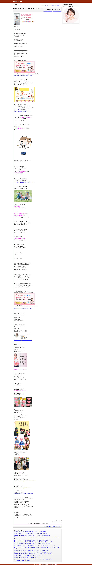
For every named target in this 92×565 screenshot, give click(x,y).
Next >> (25, 560)
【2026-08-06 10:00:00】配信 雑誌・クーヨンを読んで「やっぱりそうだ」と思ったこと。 (33, 559)
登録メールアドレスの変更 (57, 521)
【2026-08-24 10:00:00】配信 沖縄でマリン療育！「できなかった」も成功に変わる (32, 535)
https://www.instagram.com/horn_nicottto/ (23, 340)
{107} (28, 560)
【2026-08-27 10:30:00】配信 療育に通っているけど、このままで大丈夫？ (30, 531)
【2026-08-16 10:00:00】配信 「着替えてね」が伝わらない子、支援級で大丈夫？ (31, 550)
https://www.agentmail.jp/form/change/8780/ (23, 493)
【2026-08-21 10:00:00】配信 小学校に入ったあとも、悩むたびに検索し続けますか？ (32, 540)
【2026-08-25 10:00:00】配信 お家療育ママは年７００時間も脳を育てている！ (31, 533)
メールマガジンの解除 (58, 520)
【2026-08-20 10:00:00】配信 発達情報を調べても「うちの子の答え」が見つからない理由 (33, 541)
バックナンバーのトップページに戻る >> (51, 5)
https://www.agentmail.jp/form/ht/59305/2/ (23, 75)
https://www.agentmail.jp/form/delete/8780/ (23, 487)
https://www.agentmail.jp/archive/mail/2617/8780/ (24, 480)
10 (22, 560)
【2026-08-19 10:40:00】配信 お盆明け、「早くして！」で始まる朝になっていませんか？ (33, 543)
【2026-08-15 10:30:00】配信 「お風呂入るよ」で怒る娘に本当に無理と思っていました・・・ (34, 552)
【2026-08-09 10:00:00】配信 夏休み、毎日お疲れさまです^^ (27, 557)
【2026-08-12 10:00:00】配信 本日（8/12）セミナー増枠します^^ (28, 555)
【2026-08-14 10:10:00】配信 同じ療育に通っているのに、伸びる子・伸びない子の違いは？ (33, 553)
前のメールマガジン (48, 11)
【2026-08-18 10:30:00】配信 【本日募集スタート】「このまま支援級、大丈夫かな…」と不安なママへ (36, 545)
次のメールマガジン (57, 11)
